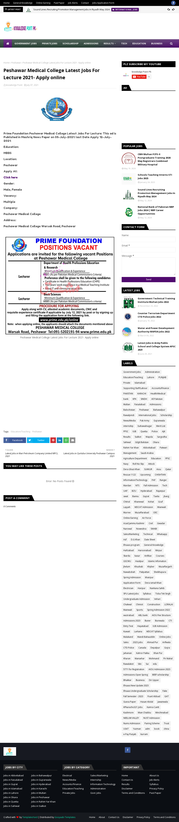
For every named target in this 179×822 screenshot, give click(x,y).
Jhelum (126, 566)
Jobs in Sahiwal (11, 806)
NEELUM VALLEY (131, 717)
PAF (153, 480)
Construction (153, 604)
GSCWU (127, 561)
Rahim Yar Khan (131, 447)
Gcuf (160, 501)
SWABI (154, 528)
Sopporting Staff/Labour (135, 388)
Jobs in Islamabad (12, 788)
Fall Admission (151, 485)
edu (155, 663)
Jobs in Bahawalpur (41, 775)
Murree (127, 512)
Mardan (127, 485)
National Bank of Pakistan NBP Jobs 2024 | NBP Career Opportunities (156, 210)
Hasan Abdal (146, 701)
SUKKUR (148, 469)
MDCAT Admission (144, 507)
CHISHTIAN (160, 474)
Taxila (156, 496)
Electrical (67, 775)
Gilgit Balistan (142, 442)
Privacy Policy (156, 788)
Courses (160, 555)
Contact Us (127, 779)
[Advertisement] (59, 390)
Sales (125, 642)
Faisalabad (139, 404)
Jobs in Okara (10, 797)
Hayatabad (142, 626)
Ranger (163, 480)
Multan (126, 404)
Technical (148, 534)
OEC (155, 512)
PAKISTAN (128, 393)
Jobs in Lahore (11, 792)
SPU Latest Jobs (131, 593)
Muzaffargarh (165, 566)
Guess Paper (129, 701)
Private (126, 382)
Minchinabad (161, 712)
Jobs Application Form (103, 2)
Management (129, 453)
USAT (126, 728)
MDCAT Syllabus (154, 631)
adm (147, 728)
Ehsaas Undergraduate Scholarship (140, 690)
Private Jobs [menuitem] (49, 43)
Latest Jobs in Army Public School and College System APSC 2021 (157, 346)
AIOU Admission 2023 (159, 669)
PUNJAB (162, 377)
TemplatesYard (30, 817)
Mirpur (158, 550)
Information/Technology (135, 480)
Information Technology (103, 784)
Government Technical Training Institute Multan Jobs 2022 (156, 300)
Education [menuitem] (139, 43)
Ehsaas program (131, 544)
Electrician (128, 588)
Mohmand (154, 658)
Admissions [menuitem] (91, 43)
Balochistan (129, 409)
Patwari (163, 447)
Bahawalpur (159, 409)
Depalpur (155, 647)
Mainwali (127, 609)
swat (125, 496)
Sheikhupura (160, 571)
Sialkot (138, 436)
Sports (139, 609)
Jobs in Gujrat (10, 784)
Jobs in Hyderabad (41, 784)
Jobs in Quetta (10, 801)
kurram (144, 734)
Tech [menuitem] (124, 43)
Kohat (151, 501)
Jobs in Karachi (39, 788)
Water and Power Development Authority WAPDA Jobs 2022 (156, 329)
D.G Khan (135, 539)
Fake (165, 690)
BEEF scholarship (160, 674)
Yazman (137, 728)
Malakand (128, 636)
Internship (95, 779)
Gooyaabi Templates (65, 817)
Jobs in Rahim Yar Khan (43, 801)
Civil (151, 523)
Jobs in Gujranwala (41, 779)
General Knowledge (23, 2)
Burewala (159, 620)
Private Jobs (69, 792)
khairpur (149, 577)
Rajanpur (160, 490)
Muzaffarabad (142, 512)
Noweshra (141, 528)
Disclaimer (127, 788)
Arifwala (166, 642)
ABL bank (143, 615)
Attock (151, 463)
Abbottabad (149, 447)
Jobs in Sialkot (38, 806)
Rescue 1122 (129, 474)
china (166, 728)
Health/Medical (158, 393)
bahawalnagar (145, 426)
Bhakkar (127, 680)
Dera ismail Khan (153, 582)
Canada (142, 647)
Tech (164, 485)
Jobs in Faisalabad (13, 779)
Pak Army (144, 420)
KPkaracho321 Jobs (132, 707)
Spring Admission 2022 (158, 609)
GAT (166, 696)
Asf (125, 539)
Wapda (149, 436)
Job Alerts (73, 2)
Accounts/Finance (160, 388)
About (102, 817)
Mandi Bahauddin (146, 636)
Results (126, 436)
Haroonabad (144, 550)
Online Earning (43, 2)
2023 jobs (138, 642)
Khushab (138, 566)
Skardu (126, 555)
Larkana (138, 631)
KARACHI (141, 393)
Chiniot (139, 604)
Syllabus (147, 593)
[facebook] (173, 3)
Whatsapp (162, 534)
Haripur (141, 588)
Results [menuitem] (109, 43)
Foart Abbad (154, 696)
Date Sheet (149, 539)
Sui (147, 663)
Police (155, 431)
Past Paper (59, 2)
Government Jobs (132, 371)
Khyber (150, 566)
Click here (10, 177)
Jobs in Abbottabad (13, 775)
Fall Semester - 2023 (133, 696)
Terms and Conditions (133, 792)
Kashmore (128, 712)
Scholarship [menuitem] (70, 43)
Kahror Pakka (142, 653)
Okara (156, 442)
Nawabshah (129, 571)
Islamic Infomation (157, 561)
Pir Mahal (168, 658)
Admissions (155, 404)
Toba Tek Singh (162, 593)
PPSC (125, 431)
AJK (163, 431)
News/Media (129, 420)
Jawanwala (162, 701)
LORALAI (168, 604)
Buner (148, 620)
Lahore (150, 377)
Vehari (157, 599)
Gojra (167, 647)
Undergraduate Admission (136, 599)
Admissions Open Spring (135, 674)
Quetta (144, 431)
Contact (85, 2)
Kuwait (126, 631)
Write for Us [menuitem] (14, 51)
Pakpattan (144, 571)
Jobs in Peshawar (40, 797)
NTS (137, 485)
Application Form (132, 582)
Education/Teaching (20, 431)
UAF (125, 490)
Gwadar (161, 523)
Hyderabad (146, 490)
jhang (166, 496)
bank (125, 398)
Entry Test (128, 626)
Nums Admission (131, 723)
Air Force (146, 517)
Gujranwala (159, 420)
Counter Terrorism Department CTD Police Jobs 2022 (156, 315)
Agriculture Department (135, 458)
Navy (125, 463)
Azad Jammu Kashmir (133, 523)
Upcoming (145, 474)
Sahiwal (127, 442)
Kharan (126, 658)
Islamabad (140, 382)
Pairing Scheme (152, 723)
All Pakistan (157, 398)
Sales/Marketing (131, 534)
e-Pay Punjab (129, 734)
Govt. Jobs (95, 792)
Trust (166, 723)
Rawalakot (128, 663)
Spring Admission (132, 577)
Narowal (127, 528)
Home (6, 2)
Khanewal (139, 501)
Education (156, 458)
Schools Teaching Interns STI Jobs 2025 (155, 176)
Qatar (168, 469)
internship (128, 426)
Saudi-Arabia (147, 453)
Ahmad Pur (152, 642)
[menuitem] (7, 43)
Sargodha (162, 436)
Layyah (126, 507)
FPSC (167, 458)
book (156, 728)
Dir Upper (154, 680)
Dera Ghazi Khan (131, 469)
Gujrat (146, 496)
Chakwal (127, 604)
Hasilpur (139, 561)
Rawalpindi (128, 415)
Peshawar (16, 62)
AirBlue (148, 555)
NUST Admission (151, 717)
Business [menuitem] (156, 43)
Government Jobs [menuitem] (26, 43)
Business (140, 680)
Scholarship (166, 415)
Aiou (158, 469)
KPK (134, 398)
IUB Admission (160, 626)
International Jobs (147, 415)
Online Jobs (165, 636)
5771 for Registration (133, 669)
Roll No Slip (138, 463)
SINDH (144, 398)
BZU (134, 490)
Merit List (160, 426)
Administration (152, 371)
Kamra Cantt (153, 707)
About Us (154, 775)
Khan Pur (158, 653)
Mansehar (140, 658)
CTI (170, 620)
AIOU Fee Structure (161, 615)
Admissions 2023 (131, 620)
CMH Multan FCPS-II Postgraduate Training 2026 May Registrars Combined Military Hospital (154, 159)
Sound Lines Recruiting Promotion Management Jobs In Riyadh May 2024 (71, 9)
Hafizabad (128, 550)
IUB (134, 431)
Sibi (139, 663)
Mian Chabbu (144, 712)
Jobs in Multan (38, 792)
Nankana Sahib (157, 588)
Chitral (126, 501)
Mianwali (161, 507)
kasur (137, 555)
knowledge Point (14, 85)
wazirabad (128, 615)
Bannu (135, 496)
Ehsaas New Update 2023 (136, 685)
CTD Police (128, 647)
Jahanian (127, 653)
